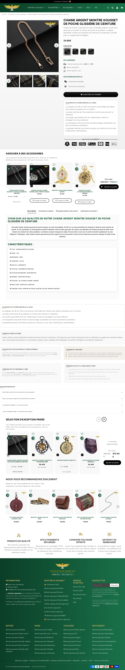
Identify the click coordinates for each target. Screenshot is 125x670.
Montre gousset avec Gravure (74, 653)
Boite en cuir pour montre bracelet (62, 518)
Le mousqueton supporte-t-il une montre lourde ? (15, 405)
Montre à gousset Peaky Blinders (56, 596)
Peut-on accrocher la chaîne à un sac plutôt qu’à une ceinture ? (18, 398)
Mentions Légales (21, 660)
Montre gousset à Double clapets (18, 641)
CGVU (91, 660)
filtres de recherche (24, 602)
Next (56, 45)
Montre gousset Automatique (103, 634)
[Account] (117, 8)
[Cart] (122, 8)
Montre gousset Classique (44, 641)
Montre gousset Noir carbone (74, 630)
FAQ (96, 8)
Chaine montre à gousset (53, 612)
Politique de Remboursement (60, 660)
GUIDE (79, 8)
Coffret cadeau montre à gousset (56, 604)
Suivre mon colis (79, 587)
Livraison (84, 660)
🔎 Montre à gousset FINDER (55, 616)
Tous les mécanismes (100, 653)
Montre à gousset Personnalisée (56, 600)
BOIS (88, 8)
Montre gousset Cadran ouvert (17, 634)
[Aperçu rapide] (8, 169)
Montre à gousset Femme (53, 592)
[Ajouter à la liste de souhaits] (8, 164)
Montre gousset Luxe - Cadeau (46, 634)
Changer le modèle (40, 200)
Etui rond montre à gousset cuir (16, 518)
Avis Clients (77, 598)
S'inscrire (114, 585)
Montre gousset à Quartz (101, 637)
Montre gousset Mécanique (102, 630)
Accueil (4, 14)
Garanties (76, 660)
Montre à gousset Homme (53, 588)
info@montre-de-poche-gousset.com (22, 590)
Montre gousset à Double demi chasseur (17, 650)
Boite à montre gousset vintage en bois (85, 518)
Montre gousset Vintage (43, 630)
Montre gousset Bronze (72, 645)
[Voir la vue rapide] (7, 495)
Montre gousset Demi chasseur (17, 645)
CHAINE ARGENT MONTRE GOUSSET (109, 518)
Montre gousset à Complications (104, 641)
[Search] (112, 8)
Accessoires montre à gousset (17, 14)
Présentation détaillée (76, 81)
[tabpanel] (13, 81)
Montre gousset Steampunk (45, 645)
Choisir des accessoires (76, 86)
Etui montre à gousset (52, 608)
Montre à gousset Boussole (102, 649)
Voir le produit (42, 467)
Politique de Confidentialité (39, 660)
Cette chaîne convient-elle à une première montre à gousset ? (18, 392)
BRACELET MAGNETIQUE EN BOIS (39, 518)
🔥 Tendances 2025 (51, 584)
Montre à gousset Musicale (102, 645)
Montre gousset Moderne (44, 637)
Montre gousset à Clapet (15, 637)
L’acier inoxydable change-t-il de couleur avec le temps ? (17, 411)
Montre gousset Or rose (72, 641)
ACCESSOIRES (68, 8)
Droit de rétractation (101, 660)
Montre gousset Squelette (15, 630)
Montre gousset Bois (71, 649)
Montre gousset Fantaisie (44, 649)
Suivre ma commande (16, 584)
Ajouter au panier (110, 187)
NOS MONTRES (53, 8)
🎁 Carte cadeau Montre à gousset (57, 619)
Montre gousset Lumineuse (45, 653)
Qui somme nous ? (80, 594)
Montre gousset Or (70, 634)
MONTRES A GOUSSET (35, 8)
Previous (9, 45)
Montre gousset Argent (72, 637)
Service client (13, 587)
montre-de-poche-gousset (21, 666)
